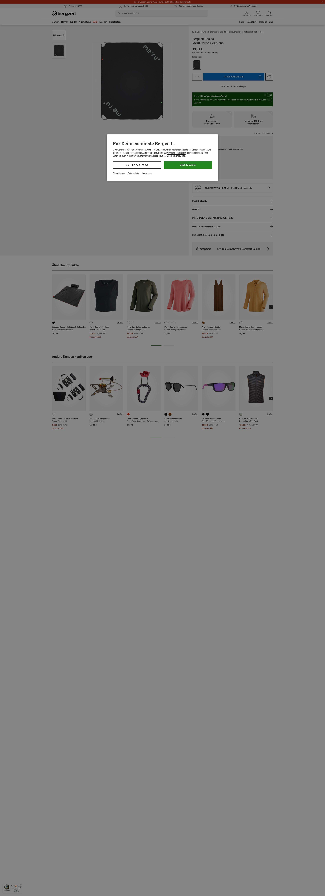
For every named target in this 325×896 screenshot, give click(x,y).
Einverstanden (188, 165)
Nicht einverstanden (137, 165)
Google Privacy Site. (176, 156)
